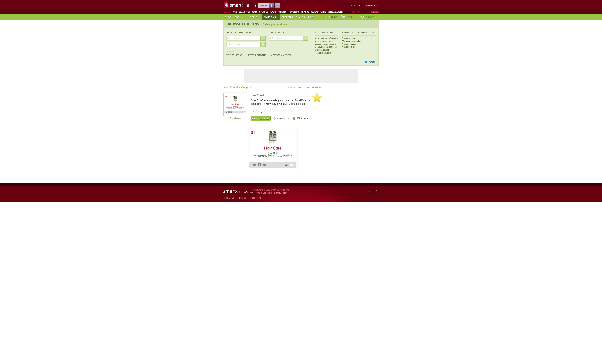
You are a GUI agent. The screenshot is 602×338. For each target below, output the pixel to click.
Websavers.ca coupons (325, 44)
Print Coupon (260, 118)
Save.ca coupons (323, 41)
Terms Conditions (263, 193)
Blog (228, 17)
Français (372, 62)
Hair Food (257, 95)
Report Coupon (236, 118)
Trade (371, 17)
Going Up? (372, 191)
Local (351, 17)
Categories (277, 32)
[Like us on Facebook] (266, 5)
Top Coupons (234, 53)
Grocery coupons (322, 50)
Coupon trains (348, 47)
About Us (242, 198)
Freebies (283, 12)
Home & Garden (335, 12)
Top (310, 17)
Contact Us (371, 5)
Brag (333, 17)
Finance (305, 12)
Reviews (314, 12)
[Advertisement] (283, 62)
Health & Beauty (304, 87)
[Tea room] (353, 12)
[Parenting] (368, 12)
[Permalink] (235, 104)
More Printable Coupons (237, 87)
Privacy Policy (280, 193)
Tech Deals (251, 12)
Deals (242, 12)
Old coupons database (352, 41)
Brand (248, 32)
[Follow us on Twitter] (277, 5)
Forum (240, 17)
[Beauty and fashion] (358, 12)
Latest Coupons (256, 55)
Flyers (273, 12)
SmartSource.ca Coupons (326, 38)
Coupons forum (349, 38)
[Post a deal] (375, 12)
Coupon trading (349, 44)
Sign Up (357, 5)
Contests (294, 12)
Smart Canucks (243, 5)
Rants (323, 12)
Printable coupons (323, 53)
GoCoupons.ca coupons (326, 47)
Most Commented (281, 55)
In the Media (255, 198)
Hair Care (317, 87)
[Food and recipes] (363, 12)
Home (234, 12)
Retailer (232, 32)
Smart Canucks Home (238, 191)
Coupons (263, 12)
